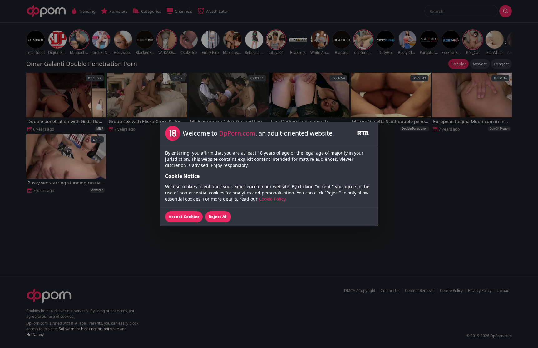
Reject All (218, 216)
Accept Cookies (184, 216)
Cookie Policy (272, 199)
